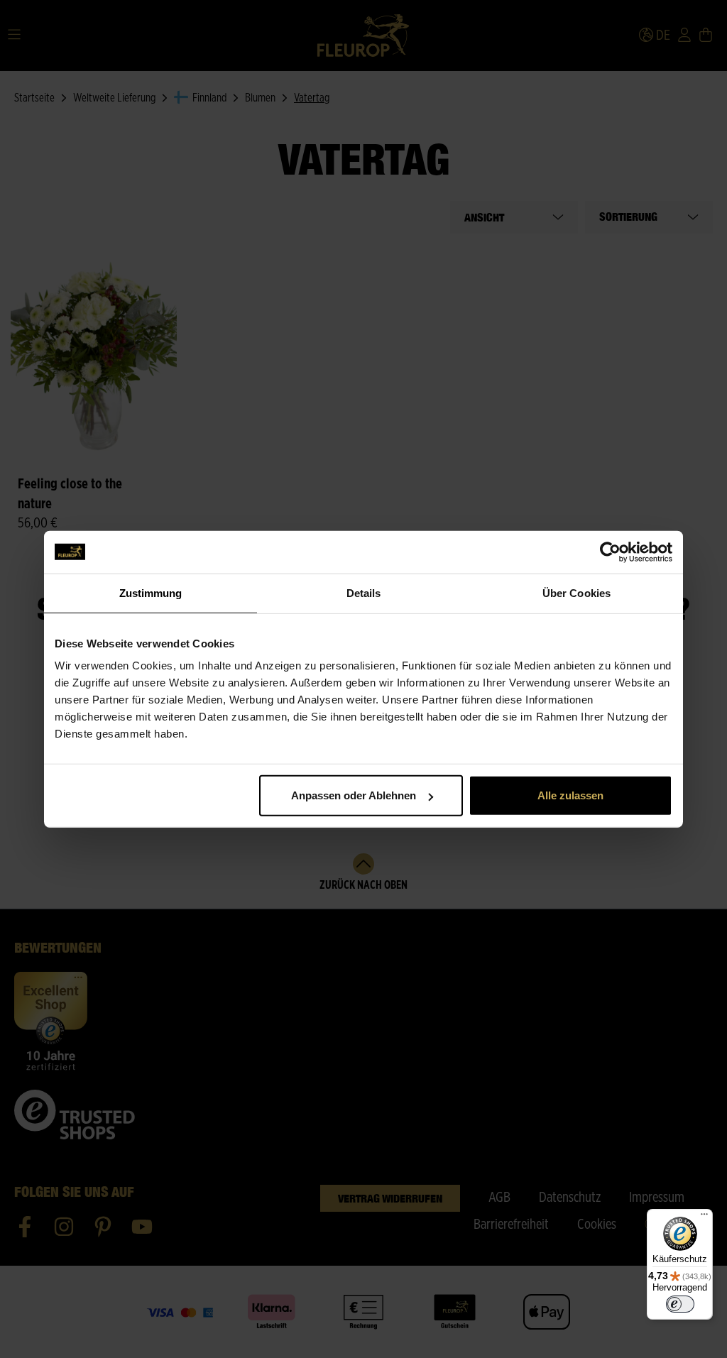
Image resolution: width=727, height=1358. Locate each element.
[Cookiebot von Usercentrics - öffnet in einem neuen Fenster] (610, 551)
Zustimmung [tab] (150, 592)
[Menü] (704, 1217)
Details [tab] (363, 592)
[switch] (680, 1304)
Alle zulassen (570, 795)
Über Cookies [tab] (576, 592)
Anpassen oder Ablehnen (353, 795)
